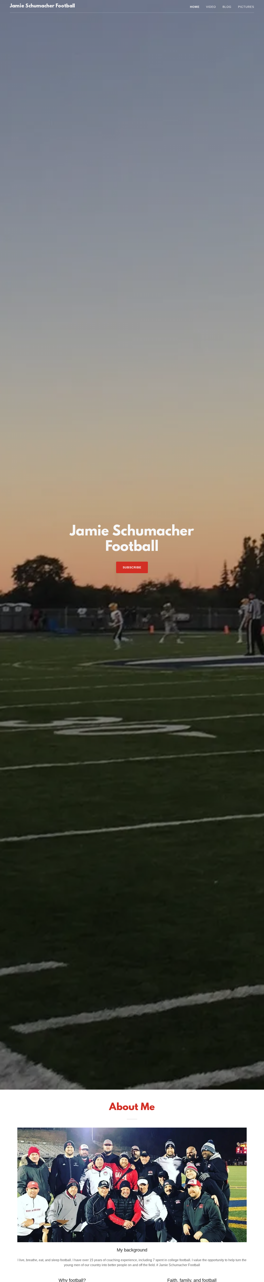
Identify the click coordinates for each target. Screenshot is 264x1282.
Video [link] (211, 6)
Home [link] (194, 6)
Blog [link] (227, 6)
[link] (42, 6)
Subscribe (132, 567)
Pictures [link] (246, 6)
